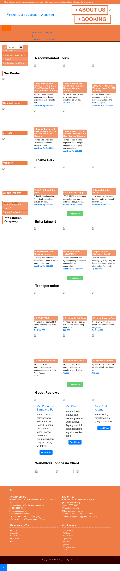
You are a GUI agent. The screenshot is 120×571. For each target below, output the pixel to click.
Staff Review (14, 539)
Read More (46, 452)
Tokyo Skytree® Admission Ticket (101, 252)
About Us (13, 530)
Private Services (69, 547)
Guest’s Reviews (16, 536)
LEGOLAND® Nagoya (74, 192)
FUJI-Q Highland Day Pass (44, 191)
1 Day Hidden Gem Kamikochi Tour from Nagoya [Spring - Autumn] (73, 87)
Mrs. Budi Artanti (101, 408)
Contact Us (14, 533)
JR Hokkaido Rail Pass (74, 318)
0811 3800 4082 (18, 508)
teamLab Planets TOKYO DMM (71, 252)
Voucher (8, 163)
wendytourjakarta (18, 511)
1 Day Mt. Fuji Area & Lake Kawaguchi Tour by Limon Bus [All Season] (45, 132)
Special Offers (68, 530)
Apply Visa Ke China (14, 63)
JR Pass (7, 133)
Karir (12, 541)
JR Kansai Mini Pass (73, 360)
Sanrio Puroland (11, 212)
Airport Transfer (12, 193)
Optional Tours (11, 103)
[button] (75, 213)
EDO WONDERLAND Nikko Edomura (44, 252)
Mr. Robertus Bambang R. (45, 408)
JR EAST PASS (41, 318)
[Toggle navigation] (6, 28)
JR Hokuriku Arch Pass (103, 318)
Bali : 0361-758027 (42, 32)
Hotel (65, 550)
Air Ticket (66, 533)
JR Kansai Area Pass (44, 360)
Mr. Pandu (72, 406)
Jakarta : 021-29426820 (44, 39)
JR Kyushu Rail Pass (102, 360)
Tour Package (68, 536)
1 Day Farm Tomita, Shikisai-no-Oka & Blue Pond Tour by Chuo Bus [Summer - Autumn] (46, 87)
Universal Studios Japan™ (101, 191)
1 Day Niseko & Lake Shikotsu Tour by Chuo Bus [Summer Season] (74, 133)
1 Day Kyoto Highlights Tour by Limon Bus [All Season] (104, 88)
